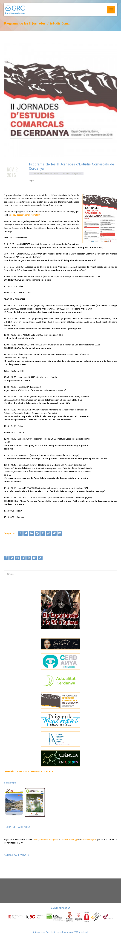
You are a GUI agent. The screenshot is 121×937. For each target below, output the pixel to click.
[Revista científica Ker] (14, 802)
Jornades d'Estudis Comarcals (44, 173)
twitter (35, 839)
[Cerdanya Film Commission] (60, 661)
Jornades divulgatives (72, 173)
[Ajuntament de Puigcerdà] (79, 916)
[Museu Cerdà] (86, 916)
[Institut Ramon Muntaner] (95, 916)
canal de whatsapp (69, 839)
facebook (43, 839)
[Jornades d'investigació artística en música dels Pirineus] (60, 739)
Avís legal (83, 932)
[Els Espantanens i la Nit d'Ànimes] (60, 609)
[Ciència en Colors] (60, 758)
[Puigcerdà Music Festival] (60, 720)
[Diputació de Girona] (70, 916)
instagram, (53, 839)
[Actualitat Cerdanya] (60, 681)
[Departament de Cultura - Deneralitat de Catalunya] (27, 916)
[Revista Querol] (35, 802)
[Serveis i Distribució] (107, 916)
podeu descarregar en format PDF (25, 215)
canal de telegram (89, 839)
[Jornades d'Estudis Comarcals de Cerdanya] (60, 700)
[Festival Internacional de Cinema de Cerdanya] (60, 644)
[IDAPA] (55, 916)
